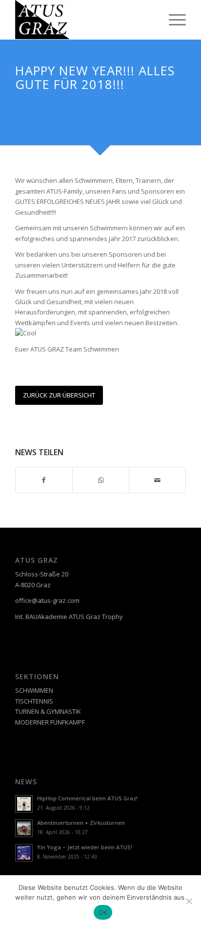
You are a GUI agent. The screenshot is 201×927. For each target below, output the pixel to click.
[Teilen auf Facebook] (44, 480)
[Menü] (172, 19)
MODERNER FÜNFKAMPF (50, 722)
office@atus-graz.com (47, 600)
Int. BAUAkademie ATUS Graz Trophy (69, 616)
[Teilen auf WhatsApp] (101, 480)
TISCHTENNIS (34, 701)
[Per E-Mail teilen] (157, 480)
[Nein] (189, 901)
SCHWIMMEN (34, 690)
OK (103, 912)
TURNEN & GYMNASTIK (48, 711)
